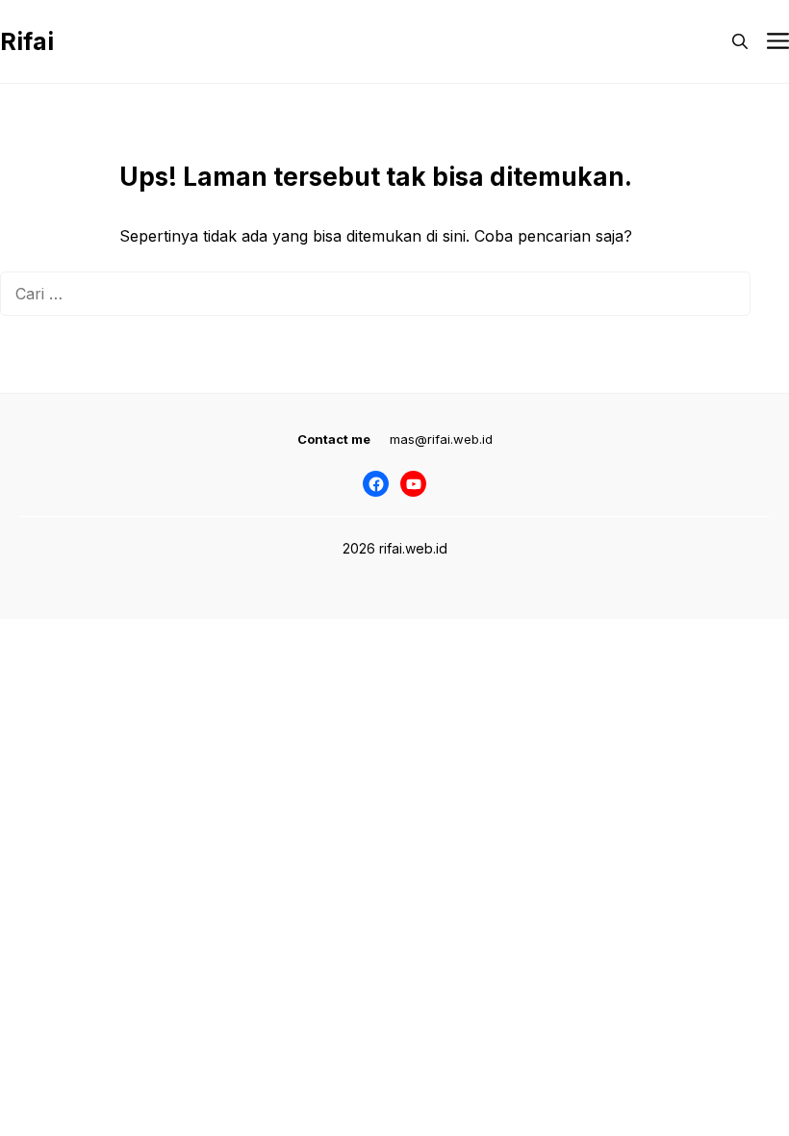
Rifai (27, 41)
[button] (740, 41)
